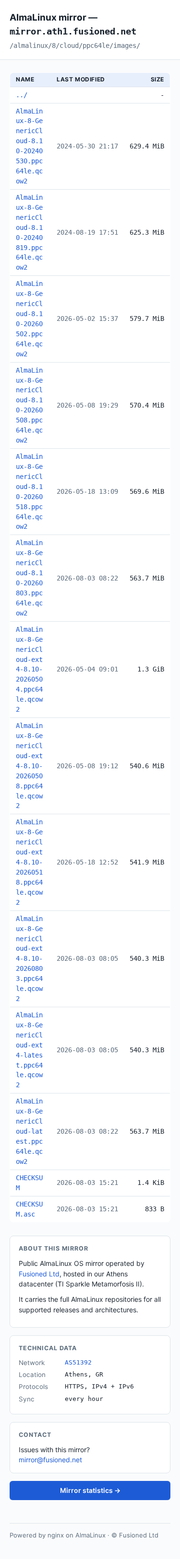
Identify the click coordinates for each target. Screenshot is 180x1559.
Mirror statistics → (90, 1490)
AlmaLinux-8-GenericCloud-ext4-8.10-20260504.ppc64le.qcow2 (29, 669)
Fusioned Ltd (39, 1274)
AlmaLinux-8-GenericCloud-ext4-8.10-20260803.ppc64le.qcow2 (29, 958)
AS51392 (78, 1362)
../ (21, 95)
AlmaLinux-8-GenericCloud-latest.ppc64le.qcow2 (29, 1131)
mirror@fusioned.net (50, 1460)
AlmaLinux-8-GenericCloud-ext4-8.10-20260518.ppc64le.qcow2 (29, 862)
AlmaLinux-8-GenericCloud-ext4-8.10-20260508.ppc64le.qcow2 (29, 765)
